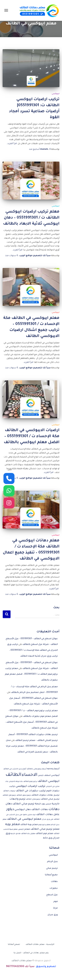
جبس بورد (46, 804)
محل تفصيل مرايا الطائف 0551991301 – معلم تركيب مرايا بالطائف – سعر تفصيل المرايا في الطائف (32, 746)
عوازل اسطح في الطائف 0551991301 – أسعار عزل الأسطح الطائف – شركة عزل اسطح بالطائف (31, 722)
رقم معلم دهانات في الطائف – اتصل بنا (31, 953)
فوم (55, 901)
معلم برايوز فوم (44, 825)
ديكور (10, 809)
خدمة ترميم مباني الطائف (26, 804)
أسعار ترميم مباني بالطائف (37, 769)
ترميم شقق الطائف (23, 795)
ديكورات (54, 888)
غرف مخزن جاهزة (29, 815)
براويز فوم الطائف (30, 782)
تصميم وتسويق (46, 966)
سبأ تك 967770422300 (20, 966)
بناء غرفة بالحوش (16, 782)
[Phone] (8, 478)
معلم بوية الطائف (29, 824)
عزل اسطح (52, 895)
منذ (40, 149)
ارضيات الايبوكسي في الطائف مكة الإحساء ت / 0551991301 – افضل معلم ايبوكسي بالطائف (31, 436)
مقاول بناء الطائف (28, 834)
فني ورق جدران (47, 819)
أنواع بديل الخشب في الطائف (14, 769)
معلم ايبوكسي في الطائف (24, 819)
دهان (9, 803)
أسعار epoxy (53, 769)
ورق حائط (47, 838)
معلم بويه (12, 824)
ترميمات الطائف (9, 791)
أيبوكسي (55, 775)
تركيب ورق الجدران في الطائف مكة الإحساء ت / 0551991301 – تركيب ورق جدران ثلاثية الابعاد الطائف (32, 650)
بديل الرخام (52, 861)
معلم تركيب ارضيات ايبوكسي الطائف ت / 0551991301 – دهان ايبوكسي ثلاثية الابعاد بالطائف (31, 218)
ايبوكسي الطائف (48, 781)
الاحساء (29, 775)
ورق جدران (53, 915)
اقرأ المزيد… (11, 143)
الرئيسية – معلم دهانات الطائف (40, 944)
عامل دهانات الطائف (47, 814)
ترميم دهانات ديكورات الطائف (45, 795)
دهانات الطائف (39, 809)
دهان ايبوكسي (23, 809)
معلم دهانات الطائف (22, 961)
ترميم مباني (52, 868)
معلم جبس (24, 829)
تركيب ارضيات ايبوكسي (30, 786)
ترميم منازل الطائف (33, 799)
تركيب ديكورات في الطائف (31, 791)
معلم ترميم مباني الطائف (44, 829)
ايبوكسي (55, 94)
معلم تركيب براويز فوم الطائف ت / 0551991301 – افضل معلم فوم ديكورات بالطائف (31, 674)
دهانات (54, 809)
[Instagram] (8, 502)
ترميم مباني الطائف (50, 799)
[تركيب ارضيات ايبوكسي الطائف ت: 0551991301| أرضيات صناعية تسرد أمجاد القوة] (31, 68)
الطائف (13, 775)
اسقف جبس (44, 775)
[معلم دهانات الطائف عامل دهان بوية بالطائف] (37, 10)
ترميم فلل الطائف (9, 795)
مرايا (55, 908)
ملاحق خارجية (15, 834)
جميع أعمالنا (51, 875)
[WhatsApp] (8, 490)
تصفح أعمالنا (14, 944)
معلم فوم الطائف (44, 833)
